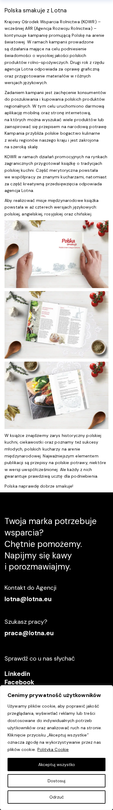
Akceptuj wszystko (56, 764)
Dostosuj (56, 780)
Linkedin (17, 674)
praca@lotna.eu (29, 633)
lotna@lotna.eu (28, 599)
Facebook (19, 682)
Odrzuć (56, 797)
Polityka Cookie (53, 749)
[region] (56, 747)
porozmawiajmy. (40, 566)
